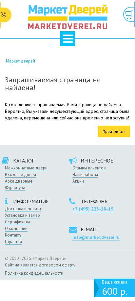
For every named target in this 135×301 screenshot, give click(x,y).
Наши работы (85, 174)
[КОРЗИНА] (129, 14)
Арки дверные (18, 181)
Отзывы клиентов (89, 168)
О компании (16, 228)
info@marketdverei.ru (96, 237)
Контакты (14, 235)
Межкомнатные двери (26, 168)
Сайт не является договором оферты (41, 265)
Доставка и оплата (23, 209)
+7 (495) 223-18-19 (92, 209)
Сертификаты (17, 222)
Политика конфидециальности (34, 273)
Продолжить (114, 131)
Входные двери (20, 174)
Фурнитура (15, 187)
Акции (78, 181)
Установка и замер (22, 215)
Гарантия (13, 241)
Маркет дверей (20, 61)
